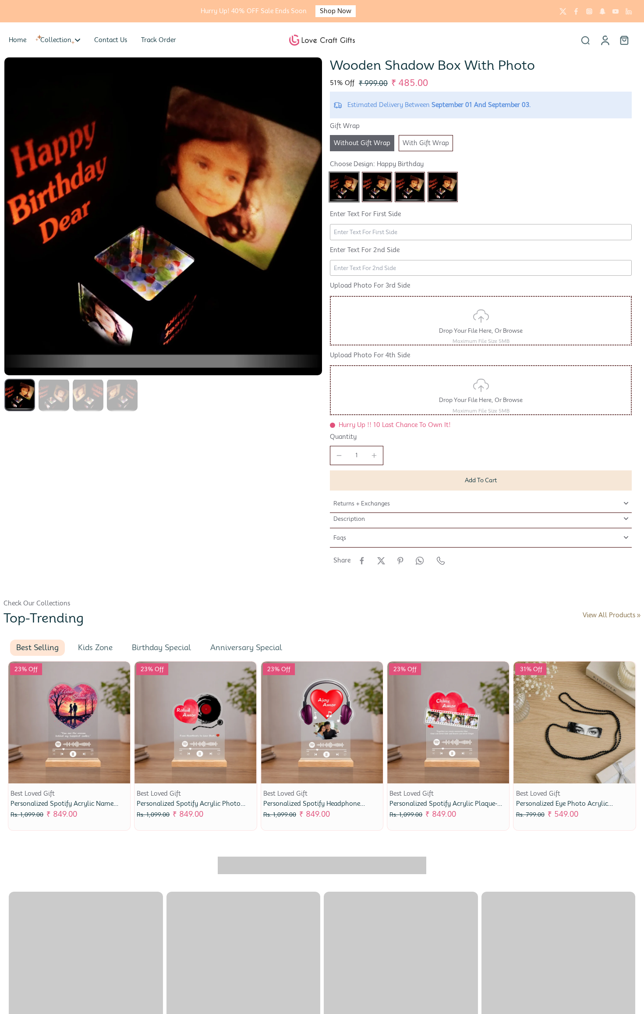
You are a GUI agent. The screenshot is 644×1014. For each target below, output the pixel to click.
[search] (585, 40)
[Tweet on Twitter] (381, 560)
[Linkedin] (628, 11)
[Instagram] (589, 11)
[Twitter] (563, 11)
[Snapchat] (602, 11)
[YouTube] (615, 11)
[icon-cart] (623, 40)
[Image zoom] (163, 216)
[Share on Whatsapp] (419, 560)
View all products (609, 615)
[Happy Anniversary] (377, 187)
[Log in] (604, 40)
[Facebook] (576, 11)
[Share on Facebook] (362, 560)
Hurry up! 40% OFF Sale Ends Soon (254, 10)
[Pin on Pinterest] (400, 560)
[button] (481, 480)
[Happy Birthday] (344, 187)
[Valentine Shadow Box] (410, 187)
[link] (638, 615)
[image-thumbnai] (19, 395)
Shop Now (335, 10)
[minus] (339, 455)
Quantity (343, 436)
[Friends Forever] (442, 187)
